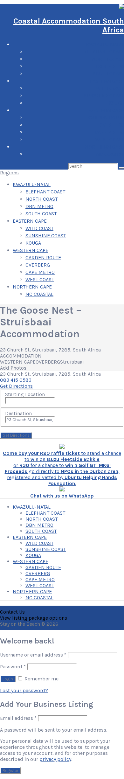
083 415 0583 (15, 380)
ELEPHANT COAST (104, 52)
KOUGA (116, 103)
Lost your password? (24, 690)
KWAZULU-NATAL (105, 44)
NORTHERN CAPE (104, 147)
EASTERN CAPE (107, 81)
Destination (18, 413)
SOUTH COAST (108, 74)
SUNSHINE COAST (104, 96)
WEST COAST (109, 139)
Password (13, 667)
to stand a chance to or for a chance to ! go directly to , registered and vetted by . (62, 468)
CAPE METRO (109, 132)
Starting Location (25, 394)
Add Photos (13, 368)
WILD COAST (110, 88)
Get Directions (16, 386)
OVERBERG (112, 125)
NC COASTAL (110, 154)
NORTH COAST (108, 59)
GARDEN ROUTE (106, 118)
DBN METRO (110, 66)
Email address (18, 718)
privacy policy (55, 759)
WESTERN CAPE (106, 110)
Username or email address (33, 655)
